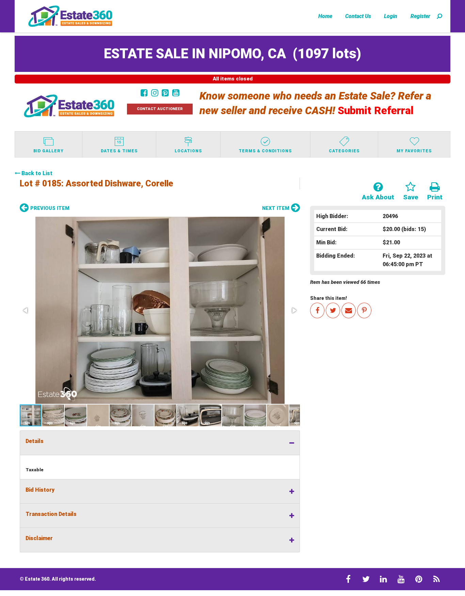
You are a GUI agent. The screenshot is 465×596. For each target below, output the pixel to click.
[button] (160, 310)
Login (390, 16)
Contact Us (358, 16)
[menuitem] (325, 16)
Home (325, 16)
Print (435, 197)
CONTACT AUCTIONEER (160, 109)
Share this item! (328, 298)
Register (420, 16)
